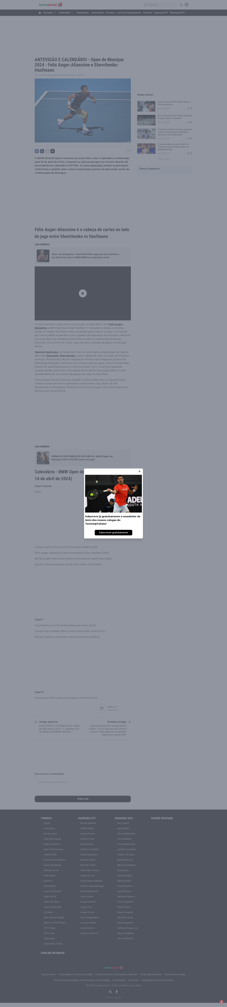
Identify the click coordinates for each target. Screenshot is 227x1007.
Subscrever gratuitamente (113, 532)
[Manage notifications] (221, 1002)
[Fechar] (139, 471)
